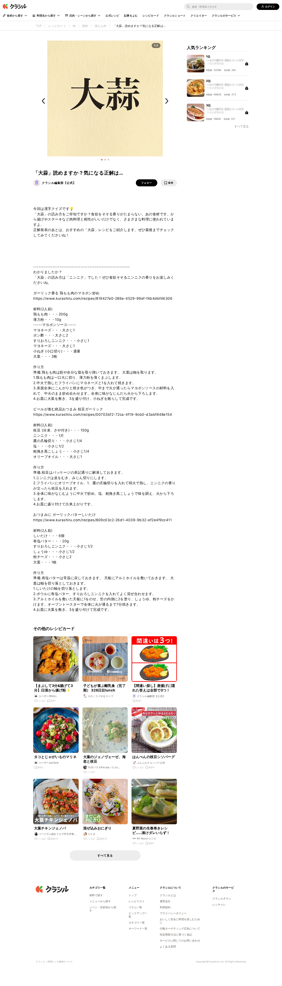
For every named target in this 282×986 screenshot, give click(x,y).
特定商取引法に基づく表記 (176, 934)
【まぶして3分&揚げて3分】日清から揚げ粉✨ (53, 688)
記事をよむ (131, 15)
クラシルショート (175, 15)
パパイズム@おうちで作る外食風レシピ (58, 834)
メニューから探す (100, 901)
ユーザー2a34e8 (48, 762)
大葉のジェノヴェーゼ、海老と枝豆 (104, 759)
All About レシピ (146, 838)
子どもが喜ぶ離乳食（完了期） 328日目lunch (104, 688)
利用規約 (165, 907)
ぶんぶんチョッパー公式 (151, 762)
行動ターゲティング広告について (180, 928)
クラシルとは (168, 895)
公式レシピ (112, 15)
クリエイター (199, 15)
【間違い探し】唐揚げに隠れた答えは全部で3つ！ (153, 688)
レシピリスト (137, 901)
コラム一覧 (135, 907)
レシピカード (151, 15)
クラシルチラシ (221, 898)
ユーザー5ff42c (48, 696)
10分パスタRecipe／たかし (104, 767)
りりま (91, 833)
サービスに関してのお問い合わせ (180, 940)
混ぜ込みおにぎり (97, 828)
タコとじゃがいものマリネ (55, 757)
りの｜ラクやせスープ (100, 696)
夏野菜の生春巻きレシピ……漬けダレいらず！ (151, 830)
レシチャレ (219, 904)
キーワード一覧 (138, 928)
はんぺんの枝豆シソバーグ (153, 757)
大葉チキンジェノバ (50, 828)
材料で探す (96, 895)
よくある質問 (168, 946)
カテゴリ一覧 (137, 922)
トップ (133, 895)
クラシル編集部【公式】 (59, 183)
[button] (101, 159)
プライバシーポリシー (173, 913)
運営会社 (165, 901)
